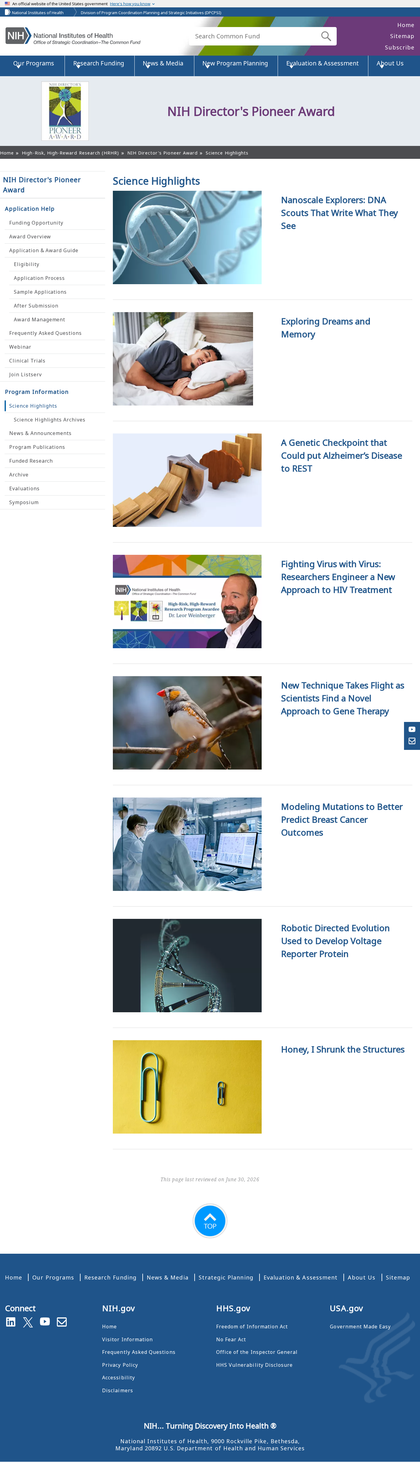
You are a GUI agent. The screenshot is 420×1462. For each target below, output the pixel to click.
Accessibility (118, 1377)
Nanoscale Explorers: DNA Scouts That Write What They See (339, 212)
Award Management (39, 319)
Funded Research (31, 460)
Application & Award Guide (43, 250)
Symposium (24, 502)
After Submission (36, 305)
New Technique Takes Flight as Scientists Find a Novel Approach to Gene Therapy (342, 698)
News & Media (167, 1277)
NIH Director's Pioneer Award (42, 184)
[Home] (73, 36)
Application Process (39, 278)
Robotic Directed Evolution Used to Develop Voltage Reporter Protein (335, 940)
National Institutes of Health (38, 12)
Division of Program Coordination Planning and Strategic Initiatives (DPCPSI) (151, 12)
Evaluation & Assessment (300, 1277)
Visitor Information (127, 1339)
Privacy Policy (120, 1365)
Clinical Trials (27, 360)
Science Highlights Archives (49, 419)
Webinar (20, 346)
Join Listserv (25, 374)
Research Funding (110, 1277)
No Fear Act (231, 1339)
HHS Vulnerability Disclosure (254, 1365)
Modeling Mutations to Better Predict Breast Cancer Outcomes (342, 819)
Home (405, 25)
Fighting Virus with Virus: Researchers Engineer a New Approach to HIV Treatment (338, 576)
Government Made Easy (360, 1326)
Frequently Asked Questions (45, 333)
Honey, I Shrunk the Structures (343, 1049)
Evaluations (24, 488)
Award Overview (30, 236)
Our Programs (53, 1277)
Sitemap (402, 36)
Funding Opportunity (36, 222)
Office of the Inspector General (257, 1352)
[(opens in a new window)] (28, 1321)
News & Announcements (40, 433)
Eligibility (26, 264)
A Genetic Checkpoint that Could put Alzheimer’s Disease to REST (341, 455)
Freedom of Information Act (252, 1326)
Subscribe (399, 47)
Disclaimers (117, 1390)
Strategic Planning (226, 1277)
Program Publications (37, 447)
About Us (361, 1277)
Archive (19, 474)
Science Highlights (33, 405)
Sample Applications (40, 291)
